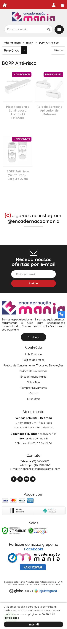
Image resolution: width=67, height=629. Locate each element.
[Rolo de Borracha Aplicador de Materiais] (49, 101)
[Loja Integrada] (46, 591)
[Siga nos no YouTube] (20, 479)
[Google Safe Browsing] (37, 530)
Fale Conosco (33, 354)
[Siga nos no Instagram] (26, 479)
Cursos (33, 393)
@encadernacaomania (34, 221)
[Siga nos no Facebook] (14, 479)
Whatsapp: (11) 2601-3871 (34, 465)
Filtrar (57, 50)
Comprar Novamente (33, 388)
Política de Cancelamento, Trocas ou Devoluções (33, 365)
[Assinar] (33, 283)
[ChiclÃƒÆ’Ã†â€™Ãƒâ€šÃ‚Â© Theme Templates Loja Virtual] (21, 591)
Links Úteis (33, 399)
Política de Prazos (33, 360)
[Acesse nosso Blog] (33, 479)
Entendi (33, 624)
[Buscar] (49, 29)
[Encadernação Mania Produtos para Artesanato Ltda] (33, 17)
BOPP (29, 42)
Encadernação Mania (33, 376)
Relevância (11, 50)
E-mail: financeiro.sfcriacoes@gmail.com (35, 469)
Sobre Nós (33, 382)
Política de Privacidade (33, 371)
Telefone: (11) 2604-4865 (35, 461)
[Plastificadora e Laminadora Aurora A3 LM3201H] (17, 101)
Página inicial (12, 42)
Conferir (34, 337)
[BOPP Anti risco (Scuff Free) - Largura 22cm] (17, 165)
